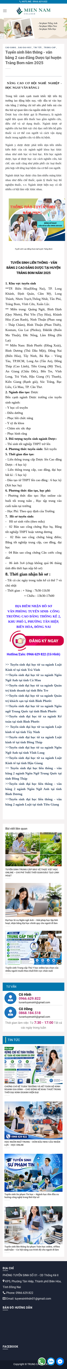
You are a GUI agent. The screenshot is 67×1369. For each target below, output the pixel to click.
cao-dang (11, 47)
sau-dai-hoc (25, 47)
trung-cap (50, 47)
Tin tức (37, 47)
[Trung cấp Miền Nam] (33, 11)
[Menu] (5, 10)
